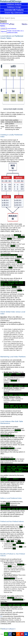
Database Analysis (14, 4)
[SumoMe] (26, 634)
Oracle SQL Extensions (14, 13)
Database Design (14, 7)
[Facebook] (10, 634)
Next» (24, 24)
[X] (14, 634)
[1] (20, 43)
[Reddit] (18, 634)
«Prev (11, 24)
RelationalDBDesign (10, 1)
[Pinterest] (22, 634)
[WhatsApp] (6, 634)
